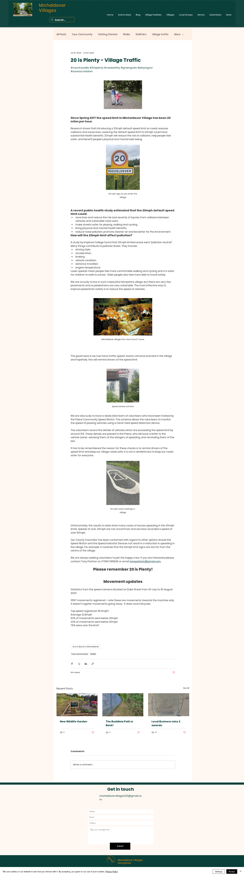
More (177, 34)
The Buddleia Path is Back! (119, 723)
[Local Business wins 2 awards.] (168, 704)
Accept (232, 871)
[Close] (240, 871)
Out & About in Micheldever (85, 646)
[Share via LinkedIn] (85, 663)
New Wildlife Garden (73, 721)
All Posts (61, 34)
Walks (126, 34)
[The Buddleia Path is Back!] (122, 704)
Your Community (82, 34)
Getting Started (107, 34)
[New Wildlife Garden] (77, 704)
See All (186, 688)
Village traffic (160, 34)
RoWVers (141, 34)
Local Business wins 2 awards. (166, 723)
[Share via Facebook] (72, 663)
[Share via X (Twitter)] (79, 663)
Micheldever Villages (130, 860)
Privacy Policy (111, 871)
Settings (218, 871)
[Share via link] (92, 663)
